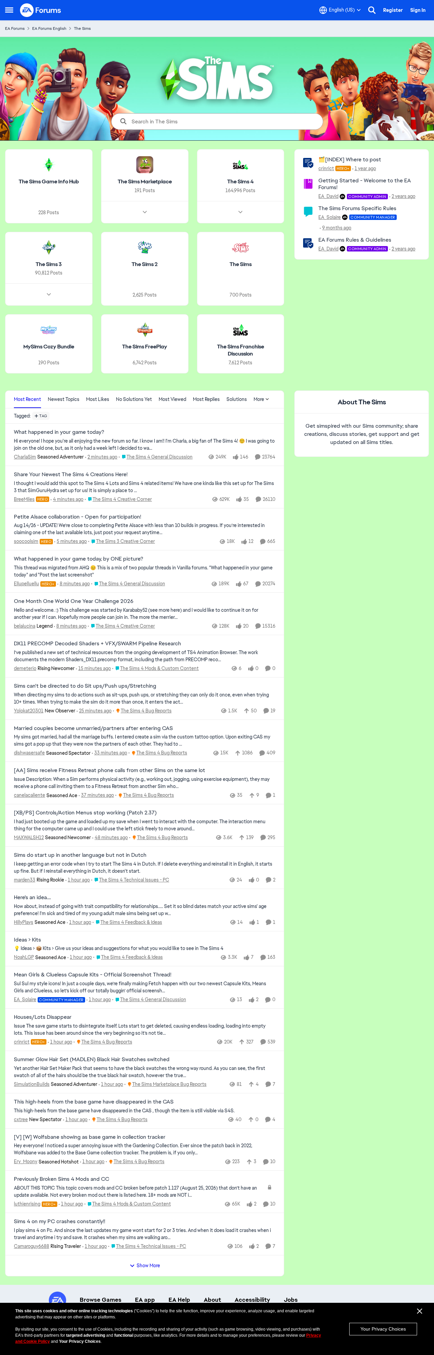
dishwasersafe (29, 753)
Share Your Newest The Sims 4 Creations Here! (70, 474)
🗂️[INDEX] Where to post (349, 159)
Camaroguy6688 (31, 1246)
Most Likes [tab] (97, 399)
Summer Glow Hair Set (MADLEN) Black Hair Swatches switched (92, 1059)
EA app (145, 1299)
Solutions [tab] (236, 399)
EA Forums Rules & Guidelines (354, 239)
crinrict (326, 168)
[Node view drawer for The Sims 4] (240, 212)
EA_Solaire (329, 217)
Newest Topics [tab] (63, 399)
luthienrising (27, 1204)
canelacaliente (29, 795)
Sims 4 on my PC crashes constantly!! (59, 1221)
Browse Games (100, 1299)
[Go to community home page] (40, 10)
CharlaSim (25, 457)
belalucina (24, 626)
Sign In (418, 10)
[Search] (372, 10)
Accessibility (252, 1299)
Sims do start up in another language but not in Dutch (80, 855)
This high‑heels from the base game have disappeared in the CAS (94, 1101)
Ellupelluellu (26, 584)
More (259, 399)
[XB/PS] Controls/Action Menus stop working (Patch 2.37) (85, 812)
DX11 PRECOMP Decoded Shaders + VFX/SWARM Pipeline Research (97, 643)
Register (393, 10)
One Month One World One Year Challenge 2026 (73, 601)
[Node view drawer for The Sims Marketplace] (145, 212)
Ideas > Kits (27, 939)
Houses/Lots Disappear (43, 1017)
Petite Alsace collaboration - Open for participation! (77, 516)
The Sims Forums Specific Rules (357, 208)
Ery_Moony (25, 1161)
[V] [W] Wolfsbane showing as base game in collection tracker (89, 1137)
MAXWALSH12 (29, 837)
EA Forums (15, 28)
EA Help (179, 1299)
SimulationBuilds (32, 1084)
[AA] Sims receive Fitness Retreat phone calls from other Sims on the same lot (109, 770)
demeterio (25, 668)
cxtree (21, 1119)
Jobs (291, 1299)
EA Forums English (49, 28)
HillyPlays (23, 922)
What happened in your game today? (59, 432)
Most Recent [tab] (27, 399)
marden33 (24, 880)
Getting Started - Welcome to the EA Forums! (364, 184)
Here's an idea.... (32, 897)
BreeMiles (24, 499)
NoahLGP (24, 957)
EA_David (328, 196)
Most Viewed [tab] (172, 399)
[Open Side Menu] (9, 10)
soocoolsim (26, 541)
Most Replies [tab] (206, 399)
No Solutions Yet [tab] (134, 399)
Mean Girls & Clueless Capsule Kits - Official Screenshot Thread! (92, 974)
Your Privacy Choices (383, 1329)
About (212, 1299)
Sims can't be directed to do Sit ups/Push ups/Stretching (85, 686)
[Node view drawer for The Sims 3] (49, 294)
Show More (148, 1265)
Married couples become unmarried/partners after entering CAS (93, 728)
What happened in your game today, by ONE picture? (78, 558)
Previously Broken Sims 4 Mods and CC (61, 1179)
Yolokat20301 (28, 711)
